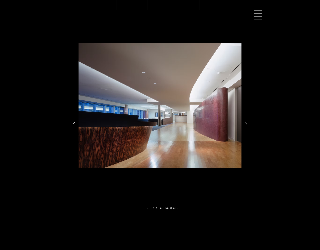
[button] (258, 14)
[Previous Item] (74, 123)
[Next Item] (246, 123)
